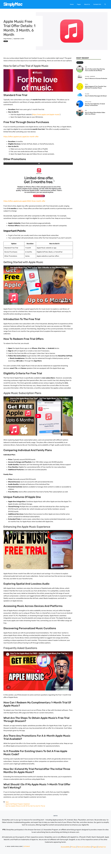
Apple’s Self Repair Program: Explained (18, 804)
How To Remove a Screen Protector (96, 78)
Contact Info (97, 4)
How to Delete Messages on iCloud (95, 96)
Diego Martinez (7, 38)
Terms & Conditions (84, 847)
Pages (79, 4)
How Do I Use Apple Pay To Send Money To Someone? (95, 104)
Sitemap (27, 846)
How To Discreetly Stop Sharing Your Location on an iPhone (95, 69)
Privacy (73, 847)
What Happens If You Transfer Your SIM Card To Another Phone (95, 87)
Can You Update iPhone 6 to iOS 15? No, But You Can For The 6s (25, 806)
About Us (87, 4)
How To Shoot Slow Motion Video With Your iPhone (95, 113)
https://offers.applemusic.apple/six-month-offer (21, 137)
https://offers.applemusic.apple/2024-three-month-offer (24, 201)
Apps (5, 41)
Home (72, 4)
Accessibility (65, 847)
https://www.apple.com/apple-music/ (46, 114)
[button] (105, 4)
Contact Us (102, 847)
